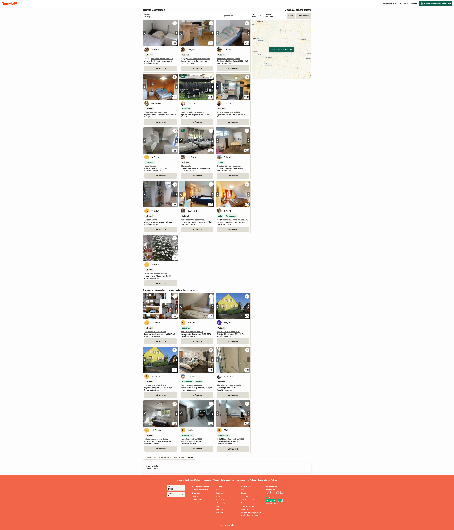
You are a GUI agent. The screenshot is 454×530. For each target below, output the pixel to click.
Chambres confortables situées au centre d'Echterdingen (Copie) (168, 112)
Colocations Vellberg (211, 480)
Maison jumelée (150, 166)
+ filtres (290, 16)
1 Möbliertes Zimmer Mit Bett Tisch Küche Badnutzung (236, 59)
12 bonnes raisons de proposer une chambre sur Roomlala (251, 514)
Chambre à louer (151, 220)
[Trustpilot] (274, 504)
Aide (242, 489)
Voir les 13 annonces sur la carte (281, 49)
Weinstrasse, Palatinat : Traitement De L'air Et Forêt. (162, 273)
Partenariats (220, 499)
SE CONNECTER (403, 3)
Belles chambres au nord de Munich (157, 439)
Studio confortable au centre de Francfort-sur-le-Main (200, 220)
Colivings (195, 496)
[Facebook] (267, 493)
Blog (217, 489)
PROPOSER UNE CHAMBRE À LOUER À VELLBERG (437, 3)
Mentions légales (221, 503)
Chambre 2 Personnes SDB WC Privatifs (237, 220)
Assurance (244, 503)
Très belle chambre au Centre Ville (229, 385)
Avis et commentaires (247, 509)
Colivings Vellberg (227, 480)
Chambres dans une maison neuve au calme (232, 166)
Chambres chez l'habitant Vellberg (189, 480)
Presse (218, 496)
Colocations (196, 493)
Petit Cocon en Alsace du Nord (155, 332)
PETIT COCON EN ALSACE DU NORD (228, 332)
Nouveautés (220, 513)
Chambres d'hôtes (197, 499)
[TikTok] (277, 493)
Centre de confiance (247, 506)
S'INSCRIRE (413, 3)
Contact (243, 493)
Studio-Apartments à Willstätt (191, 439)
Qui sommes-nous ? (247, 496)
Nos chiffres (220, 509)
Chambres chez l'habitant (200, 489)
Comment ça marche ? (248, 499)
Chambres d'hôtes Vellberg (246, 480)
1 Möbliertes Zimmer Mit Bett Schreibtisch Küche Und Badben (172, 59)
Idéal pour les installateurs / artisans (193, 112)
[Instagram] (272, 493)
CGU (217, 506)
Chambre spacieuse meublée (191, 385)
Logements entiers (198, 503)
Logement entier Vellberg (267, 480)
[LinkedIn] (281, 493)
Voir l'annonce (161, 68)
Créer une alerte (303, 16)
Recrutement (220, 493)
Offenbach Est (186, 166)
